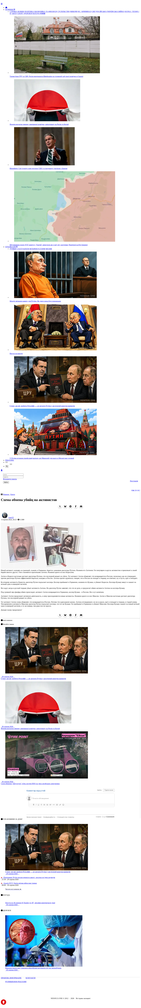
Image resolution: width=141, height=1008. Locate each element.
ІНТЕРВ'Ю (34, 249)
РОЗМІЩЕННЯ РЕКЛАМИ (15, 982)
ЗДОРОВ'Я (28, 13)
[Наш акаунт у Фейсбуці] (64, 992)
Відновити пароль (10, 479)
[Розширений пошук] (6, 466)
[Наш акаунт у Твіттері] (53, 992)
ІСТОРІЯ (41, 249)
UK (133, 490)
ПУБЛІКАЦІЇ (10, 247)
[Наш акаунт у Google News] (75, 992)
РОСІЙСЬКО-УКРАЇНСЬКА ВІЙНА (110, 11)
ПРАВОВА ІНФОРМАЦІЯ (11, 978)
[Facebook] (76, 506)
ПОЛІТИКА (29, 11)
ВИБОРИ (73, 11)
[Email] (81, 506)
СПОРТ (20, 13)
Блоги (12, 494)
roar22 (11, 517)
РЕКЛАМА (9, 460)
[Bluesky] (65, 506)
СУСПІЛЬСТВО (63, 11)
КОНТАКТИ (30, 978)
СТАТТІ (20, 249)
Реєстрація (134, 481)
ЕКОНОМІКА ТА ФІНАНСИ (45, 11)
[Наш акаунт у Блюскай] (59, 992)
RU (138, 490)
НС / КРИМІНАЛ (84, 11)
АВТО (14, 13)
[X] (60, 506)
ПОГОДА (36, 13)
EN (136, 490)
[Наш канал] (82, 992)
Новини (6, 494)
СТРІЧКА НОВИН (17, 11)
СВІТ (94, 11)
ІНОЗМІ (49, 249)
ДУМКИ (13, 249)
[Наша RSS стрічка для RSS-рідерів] (87, 992)
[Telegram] (70, 506)
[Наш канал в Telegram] (69, 992)
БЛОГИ (26, 249)
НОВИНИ (9, 9)
